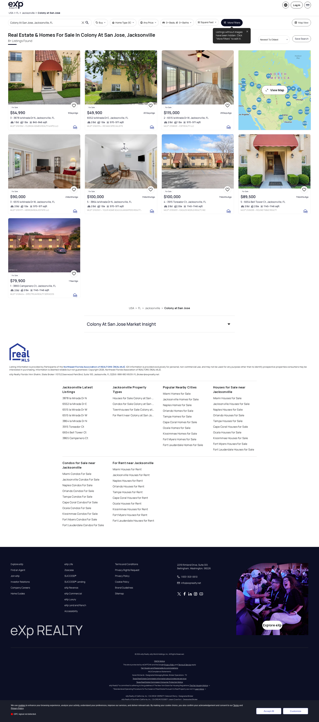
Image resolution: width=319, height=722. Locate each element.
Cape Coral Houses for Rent (130, 498)
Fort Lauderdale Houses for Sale (233, 449)
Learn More (199, 689)
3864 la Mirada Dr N (74, 421)
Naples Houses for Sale (228, 409)
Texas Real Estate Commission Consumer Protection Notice (159, 682)
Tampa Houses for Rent (128, 492)
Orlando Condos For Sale (78, 491)
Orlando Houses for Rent (128, 486)
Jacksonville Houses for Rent (131, 475)
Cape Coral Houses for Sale (230, 427)
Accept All (269, 711)
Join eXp (15, 576)
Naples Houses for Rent (128, 481)
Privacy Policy (122, 576)
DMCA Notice (159, 661)
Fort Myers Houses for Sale (230, 444)
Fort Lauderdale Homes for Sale (183, 445)
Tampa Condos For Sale (77, 496)
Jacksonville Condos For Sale (80, 479)
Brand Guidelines (124, 587)
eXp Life (68, 564)
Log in (296, 5)
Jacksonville (152, 308)
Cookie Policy (122, 582)
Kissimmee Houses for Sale (230, 438)
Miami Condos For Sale (76, 474)
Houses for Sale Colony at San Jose (134, 398)
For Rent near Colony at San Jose (134, 415)
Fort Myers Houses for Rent (130, 515)
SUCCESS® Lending (74, 582)
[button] (159, 324)
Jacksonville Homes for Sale (181, 399)
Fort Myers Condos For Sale (79, 519)
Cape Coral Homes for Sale (180, 422)
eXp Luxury (70, 599)
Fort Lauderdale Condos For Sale (83, 525)
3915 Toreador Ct (73, 427)
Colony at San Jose (177, 308)
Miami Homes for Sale (177, 393)
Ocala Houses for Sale (227, 432)
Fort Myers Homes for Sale (179, 439)
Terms (236, 705)
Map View (303, 22)
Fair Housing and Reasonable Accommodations (159, 668)
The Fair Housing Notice (199, 685)
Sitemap (119, 593)
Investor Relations (20, 582)
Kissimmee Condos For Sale (80, 514)
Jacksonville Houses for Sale (231, 404)
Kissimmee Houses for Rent (130, 509)
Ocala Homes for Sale (177, 428)
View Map (277, 90)
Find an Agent (18, 570)
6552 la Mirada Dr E (74, 404)
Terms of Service (184, 664)
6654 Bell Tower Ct (74, 432)
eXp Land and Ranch (75, 605)
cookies (21, 705)
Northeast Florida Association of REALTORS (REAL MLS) (94, 366)
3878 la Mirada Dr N (74, 398)
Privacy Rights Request (127, 570)
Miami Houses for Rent (127, 469)
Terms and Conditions (126, 564)
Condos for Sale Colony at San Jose (134, 404)
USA (131, 308)
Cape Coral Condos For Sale (80, 502)
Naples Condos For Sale (77, 485)
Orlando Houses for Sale (228, 415)
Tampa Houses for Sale (228, 421)
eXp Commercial (73, 593)
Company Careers (20, 587)
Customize (295, 711)
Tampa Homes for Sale (177, 416)
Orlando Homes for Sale (178, 411)
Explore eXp (17, 564)
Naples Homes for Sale (177, 405)
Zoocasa (69, 570)
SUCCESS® (70, 576)
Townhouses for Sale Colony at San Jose (134, 409)
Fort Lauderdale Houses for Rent (133, 520)
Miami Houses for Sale (227, 398)
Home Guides (18, 593)
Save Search (301, 38)
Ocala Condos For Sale (76, 508)
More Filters (234, 22)
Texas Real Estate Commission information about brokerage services (159, 678)
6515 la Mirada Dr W (74, 409)
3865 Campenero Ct (75, 438)
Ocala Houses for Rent (127, 503)
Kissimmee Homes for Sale (180, 433)
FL (139, 308)
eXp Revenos (71, 587)
